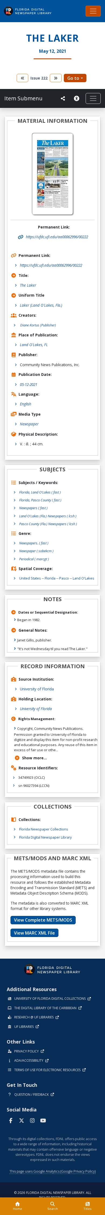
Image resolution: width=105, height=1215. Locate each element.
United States (30, 578)
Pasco (64, 578)
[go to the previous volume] (23, 78)
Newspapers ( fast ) (33, 507)
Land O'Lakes (83, 578)
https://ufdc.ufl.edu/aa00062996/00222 (51, 265)
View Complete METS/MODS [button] (43, 920)
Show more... (34, 757)
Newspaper (29, 423)
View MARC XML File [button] (34, 933)
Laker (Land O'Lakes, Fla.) (41, 305)
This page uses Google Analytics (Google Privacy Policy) (52, 1171)
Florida (50, 578)
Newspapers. (33, 543)
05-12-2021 (28, 384)
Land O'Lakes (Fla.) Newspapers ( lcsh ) (47, 516)
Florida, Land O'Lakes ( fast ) (40, 492)
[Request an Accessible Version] (77, 98)
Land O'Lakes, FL (34, 344)
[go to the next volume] (56, 78)
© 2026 (52, 1195)
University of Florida (37, 688)
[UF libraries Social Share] (63, 98)
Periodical (34, 559)
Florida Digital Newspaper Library (45, 837)
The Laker (28, 285)
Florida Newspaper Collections (43, 829)
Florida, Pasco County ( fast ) (40, 500)
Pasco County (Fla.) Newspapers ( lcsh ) (48, 523)
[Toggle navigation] (93, 11)
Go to (73, 78)
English (25, 403)
